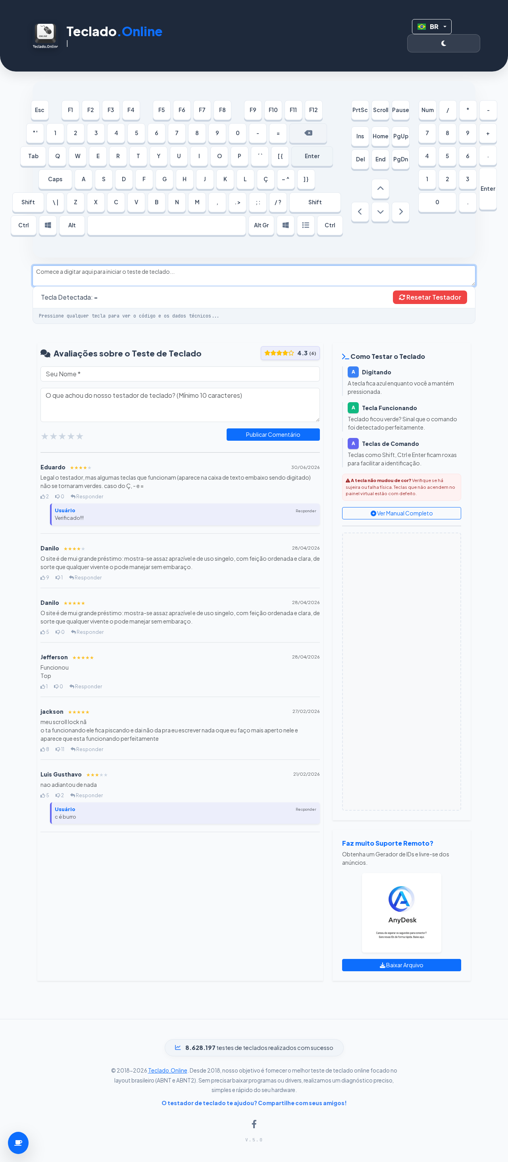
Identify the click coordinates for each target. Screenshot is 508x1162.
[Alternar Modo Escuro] (443, 43)
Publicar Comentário (273, 434)
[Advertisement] (401, 671)
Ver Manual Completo (404, 513)
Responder (89, 497)
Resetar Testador (433, 297)
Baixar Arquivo (404, 964)
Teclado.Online (167, 1070)
